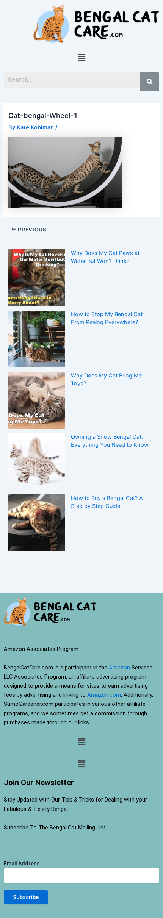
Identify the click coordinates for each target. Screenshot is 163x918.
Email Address (22, 864)
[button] (81, 57)
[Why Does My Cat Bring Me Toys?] (36, 400)
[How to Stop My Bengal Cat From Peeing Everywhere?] (36, 339)
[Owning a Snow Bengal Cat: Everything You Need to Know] (36, 461)
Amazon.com (104, 694)
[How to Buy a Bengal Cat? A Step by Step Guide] (36, 522)
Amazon (119, 667)
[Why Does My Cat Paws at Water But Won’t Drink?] (36, 277)
